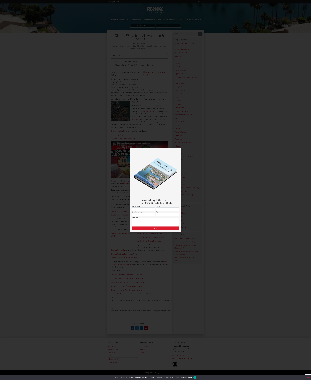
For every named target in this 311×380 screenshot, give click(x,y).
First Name (136, 206)
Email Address (137, 212)
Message (135, 217)
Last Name (160, 206)
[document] (155, 190)
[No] (308, 377)
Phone (158, 212)
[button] (179, 150)
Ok (195, 377)
